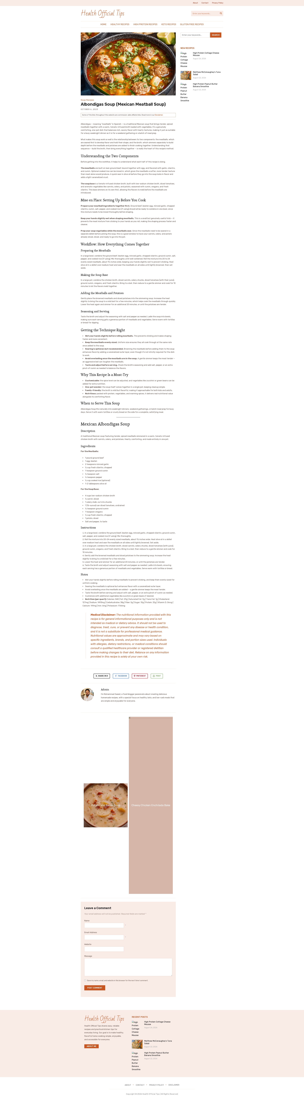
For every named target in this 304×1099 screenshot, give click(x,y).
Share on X (103, 676)
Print (158, 676)
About (195, 3)
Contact (205, 3)
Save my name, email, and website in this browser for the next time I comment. (117, 981)
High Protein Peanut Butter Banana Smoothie (205, 85)
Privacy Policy (217, 3)
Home (103, 24)
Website (87, 944)
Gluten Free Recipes (192, 24)
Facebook (122, 676)
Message (88, 956)
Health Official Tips (102, 13)
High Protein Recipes (145, 24)
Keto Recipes (168, 24)
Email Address (90, 932)
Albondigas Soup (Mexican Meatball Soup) (123, 104)
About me (91, 1046)
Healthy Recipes (119, 24)
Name (86, 921)
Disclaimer (159, 115)
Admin (105, 689)
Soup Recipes (87, 100)
